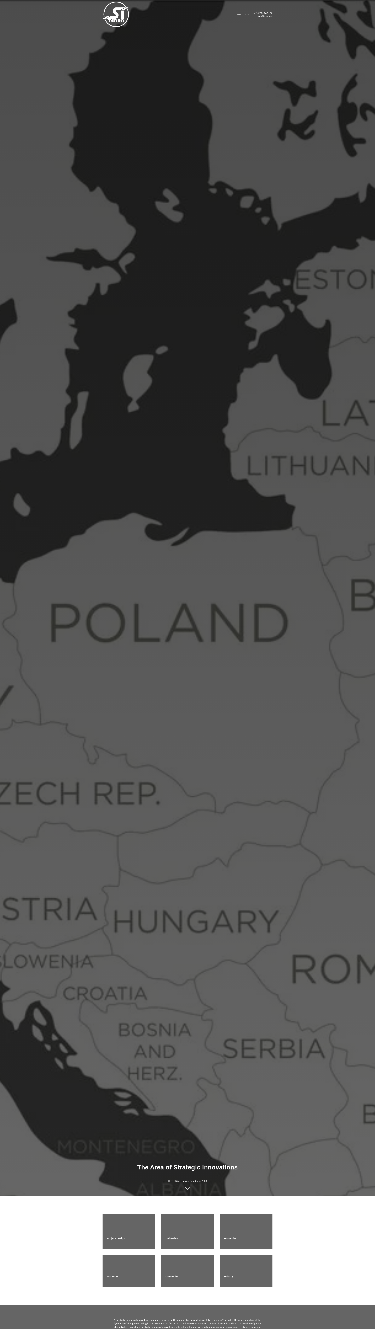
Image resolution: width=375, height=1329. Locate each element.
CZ (247, 14)
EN (239, 14)
